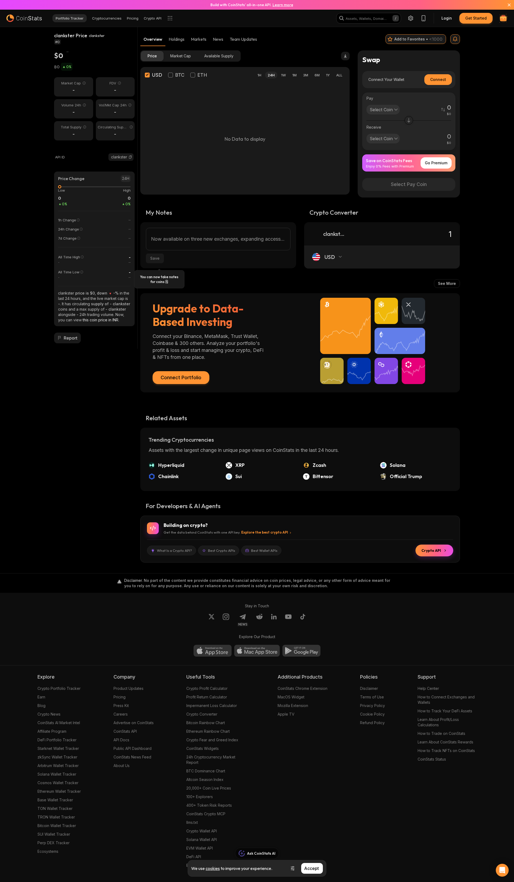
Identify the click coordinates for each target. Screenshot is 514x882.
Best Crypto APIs (221, 550)
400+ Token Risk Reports (209, 805)
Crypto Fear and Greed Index (212, 740)
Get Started (476, 18)
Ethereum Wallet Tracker (59, 791)
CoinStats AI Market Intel (58, 722)
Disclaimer (369, 688)
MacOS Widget (291, 697)
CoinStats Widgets (202, 748)
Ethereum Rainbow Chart (208, 731)
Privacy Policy (372, 705)
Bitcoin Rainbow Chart (205, 722)
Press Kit (121, 705)
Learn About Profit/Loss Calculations (438, 722)
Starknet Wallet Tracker (58, 748)
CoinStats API (125, 731)
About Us (122, 765)
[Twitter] (211, 619)
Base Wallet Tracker (55, 800)
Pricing (120, 697)
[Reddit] (259, 619)
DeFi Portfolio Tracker (57, 740)
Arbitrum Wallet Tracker (58, 765)
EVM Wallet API (199, 848)
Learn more (283, 4)
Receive (373, 127)
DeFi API (193, 856)
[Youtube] (288, 619)
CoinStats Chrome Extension (302, 688)
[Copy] (130, 157)
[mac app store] (257, 651)
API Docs (121, 740)
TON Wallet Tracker (55, 808)
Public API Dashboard (133, 748)
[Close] (506, 5)
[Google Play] (301, 651)
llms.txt (192, 822)
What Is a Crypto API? (174, 550)
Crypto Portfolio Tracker (59, 688)
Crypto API (431, 550)
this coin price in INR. (101, 320)
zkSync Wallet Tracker (57, 757)
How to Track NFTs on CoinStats (446, 750)
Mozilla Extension (293, 705)
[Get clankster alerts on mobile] (455, 39)
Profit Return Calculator (206, 697)
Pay (369, 98)
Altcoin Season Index (205, 779)
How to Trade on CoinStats (441, 733)
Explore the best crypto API (264, 532)
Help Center (428, 688)
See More (447, 283)
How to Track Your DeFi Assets (445, 711)
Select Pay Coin (409, 184)
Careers (121, 714)
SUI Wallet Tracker (53, 834)
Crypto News (49, 714)
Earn (41, 697)
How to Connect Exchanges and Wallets (446, 700)
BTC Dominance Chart (205, 771)
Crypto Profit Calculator (207, 688)
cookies (213, 868)
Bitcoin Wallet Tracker (56, 825)
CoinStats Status (432, 759)
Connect (438, 79)
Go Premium (436, 163)
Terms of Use (372, 697)
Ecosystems (47, 851)
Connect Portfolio (181, 377)
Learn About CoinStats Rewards (445, 742)
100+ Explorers (199, 796)
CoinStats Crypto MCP (205, 814)
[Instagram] (226, 619)
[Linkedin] (274, 619)
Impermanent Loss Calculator (211, 705)
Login (446, 18)
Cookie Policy (372, 714)
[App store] (213, 651)
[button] (130, 157)
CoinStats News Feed (132, 757)
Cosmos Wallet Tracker (57, 782)
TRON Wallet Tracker (56, 817)
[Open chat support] (502, 870)
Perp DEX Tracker (53, 842)
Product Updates (128, 688)
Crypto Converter (201, 714)
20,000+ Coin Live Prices (208, 788)
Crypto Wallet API (201, 831)
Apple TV (286, 714)
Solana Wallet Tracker (56, 774)
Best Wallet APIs (264, 550)
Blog (41, 705)
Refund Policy (372, 722)
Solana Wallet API (201, 839)
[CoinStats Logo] (24, 18)
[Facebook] (303, 619)
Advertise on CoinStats (134, 722)
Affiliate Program (51, 731)
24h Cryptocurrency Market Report (210, 760)
